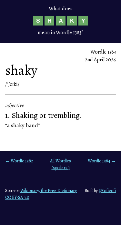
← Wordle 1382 (19, 161)
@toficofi (107, 191)
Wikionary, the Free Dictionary (48, 191)
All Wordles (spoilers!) (60, 164)
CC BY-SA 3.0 (17, 197)
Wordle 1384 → (102, 161)
